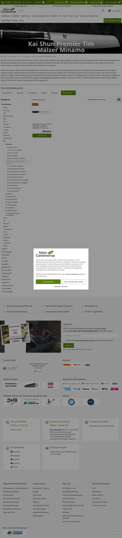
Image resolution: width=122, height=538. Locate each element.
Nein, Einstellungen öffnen (73, 282)
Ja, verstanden (48, 282)
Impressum (65, 286)
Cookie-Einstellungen (72, 274)
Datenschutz (57, 286)
